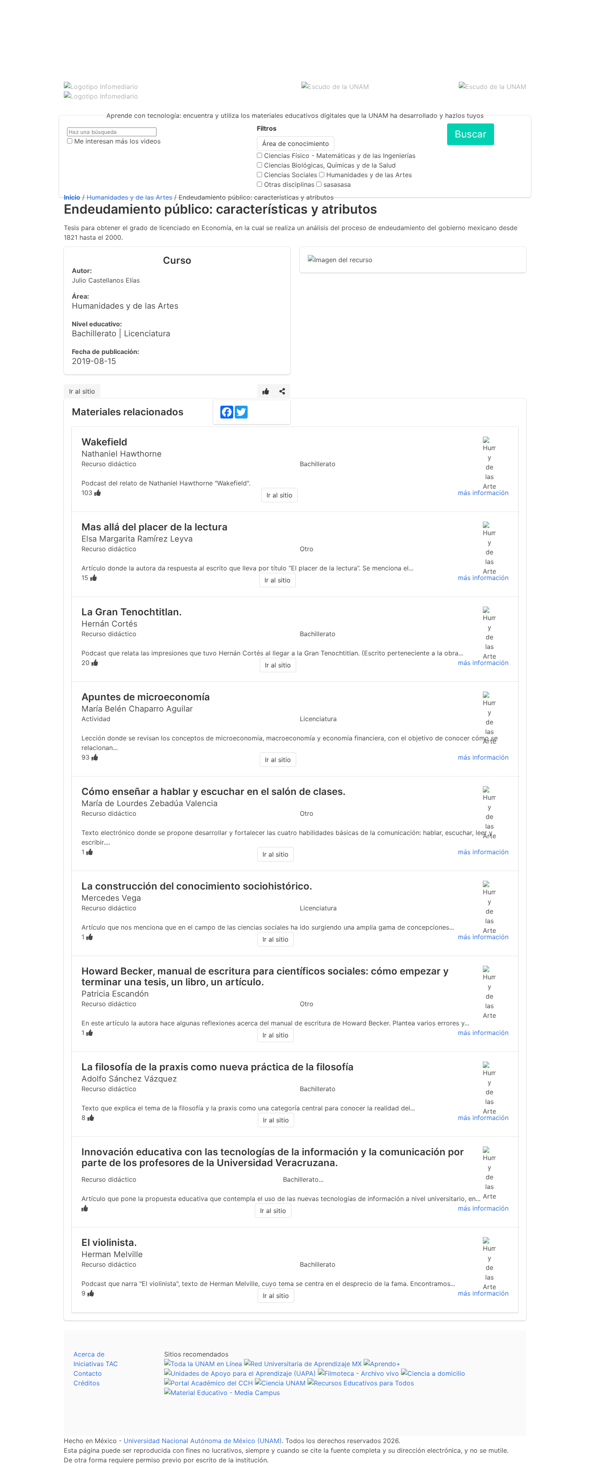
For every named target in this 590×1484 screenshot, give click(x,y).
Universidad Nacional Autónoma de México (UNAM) (203, 1441)
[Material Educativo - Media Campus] (222, 1393)
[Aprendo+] (382, 1364)
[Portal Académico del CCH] (208, 1383)
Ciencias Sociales (290, 175)
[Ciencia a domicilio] (433, 1373)
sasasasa (337, 184)
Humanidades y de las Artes (369, 175)
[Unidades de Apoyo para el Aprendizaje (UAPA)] (240, 1373)
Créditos (86, 1383)
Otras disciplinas (289, 184)
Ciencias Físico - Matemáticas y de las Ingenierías (339, 156)
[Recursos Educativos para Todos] (360, 1383)
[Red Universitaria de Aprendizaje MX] (303, 1364)
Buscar (470, 134)
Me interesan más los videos (117, 141)
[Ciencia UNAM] (280, 1383)
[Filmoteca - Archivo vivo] (358, 1373)
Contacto (87, 1373)
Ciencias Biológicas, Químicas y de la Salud (330, 165)
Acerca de (88, 1354)
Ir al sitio (82, 391)
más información (483, 493)
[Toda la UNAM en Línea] (203, 1364)
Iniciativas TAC (95, 1364)
